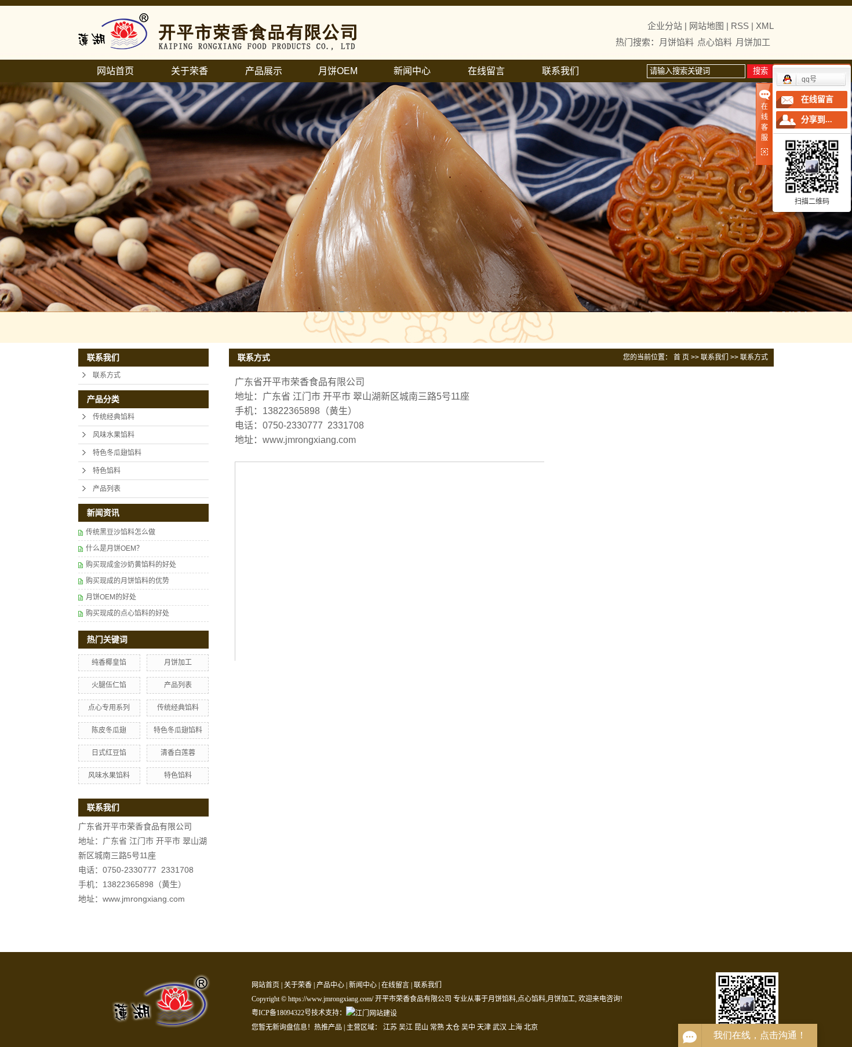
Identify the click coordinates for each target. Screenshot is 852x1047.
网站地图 (706, 26)
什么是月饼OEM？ (114, 548)
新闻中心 (412, 71)
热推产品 (328, 1027)
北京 (531, 1027)
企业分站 (664, 26)
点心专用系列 (109, 708)
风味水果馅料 (113, 435)
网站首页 (115, 71)
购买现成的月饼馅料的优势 (127, 581)
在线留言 (486, 71)
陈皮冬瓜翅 (109, 730)
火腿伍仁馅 (109, 685)
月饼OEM (338, 71)
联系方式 (107, 375)
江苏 (390, 1027)
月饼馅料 (676, 42)
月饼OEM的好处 (111, 597)
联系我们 (560, 71)
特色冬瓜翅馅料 (117, 453)
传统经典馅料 (113, 417)
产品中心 (330, 985)
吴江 (406, 1027)
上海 (515, 1027)
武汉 (500, 1027)
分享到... (816, 119)
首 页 (681, 357)
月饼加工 (753, 42)
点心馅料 (714, 42)
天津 (484, 1027)
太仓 (453, 1027)
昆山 (421, 1027)
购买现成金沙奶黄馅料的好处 (131, 565)
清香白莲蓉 (178, 753)
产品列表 (107, 489)
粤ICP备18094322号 (281, 1013)
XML (765, 26)
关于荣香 (189, 71)
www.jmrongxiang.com (309, 440)
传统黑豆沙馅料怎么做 (120, 532)
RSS (740, 26)
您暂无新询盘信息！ (283, 1027)
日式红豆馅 (109, 753)
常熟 (437, 1027)
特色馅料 (107, 471)
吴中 (468, 1027)
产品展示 (263, 71)
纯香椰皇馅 (109, 662)
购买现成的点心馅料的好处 (127, 613)
